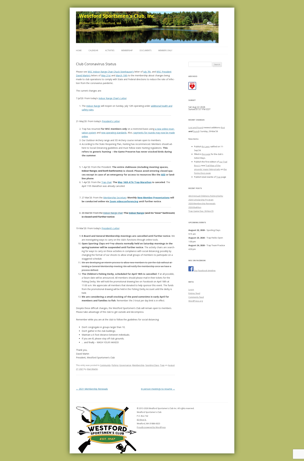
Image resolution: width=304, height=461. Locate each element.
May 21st (106, 75)
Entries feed (194, 293)
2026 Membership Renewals (201, 203)
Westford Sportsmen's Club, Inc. (117, 16)
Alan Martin (92, 369)
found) (196, 131)
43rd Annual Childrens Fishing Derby (205, 195)
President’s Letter (111, 121)
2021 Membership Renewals (92, 388)
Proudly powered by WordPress (151, 427)
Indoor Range (93, 105)
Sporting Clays (152, 365)
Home (79, 50)
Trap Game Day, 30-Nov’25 (201, 211)
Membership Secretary (114, 197)
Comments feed (196, 297)
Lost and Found (195, 127)
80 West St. (141, 419)
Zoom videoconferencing (124, 201)
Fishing (115, 365)
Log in (191, 289)
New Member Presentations (153, 197)
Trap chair (106, 182)
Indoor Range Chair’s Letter (112, 98)
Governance (125, 365)
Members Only (165, 50)
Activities (109, 50)
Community (105, 365)
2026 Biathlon (194, 207)
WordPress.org (195, 300)
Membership (127, 50)
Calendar (93, 50)
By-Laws (206, 146)
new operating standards (114, 132)
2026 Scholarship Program (200, 199)
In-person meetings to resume (158, 388)
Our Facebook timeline (204, 270)
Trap (162, 365)
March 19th (121, 75)
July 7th (147, 71)
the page (206, 154)
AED (163, 174)
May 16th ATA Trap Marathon (135, 182)
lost (223, 127)
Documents (145, 50)
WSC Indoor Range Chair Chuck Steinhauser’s (111, 71)
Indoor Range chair (113, 212)
